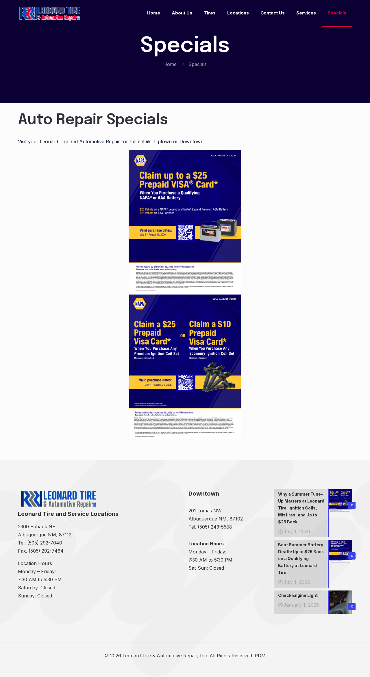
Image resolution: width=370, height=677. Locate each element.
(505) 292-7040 (44, 543)
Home (170, 64)
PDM (260, 655)
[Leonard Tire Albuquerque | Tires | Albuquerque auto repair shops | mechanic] (50, 13)
